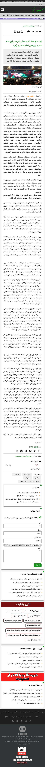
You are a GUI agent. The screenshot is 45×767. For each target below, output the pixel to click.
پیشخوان (39, 26)
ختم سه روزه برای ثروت (32, 620)
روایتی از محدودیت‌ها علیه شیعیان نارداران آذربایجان (21, 693)
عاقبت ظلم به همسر (14, 611)
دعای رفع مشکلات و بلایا (13, 620)
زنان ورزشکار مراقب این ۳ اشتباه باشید (28, 596)
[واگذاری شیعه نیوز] (22, 18)
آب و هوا (12, 712)
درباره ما (42, 712)
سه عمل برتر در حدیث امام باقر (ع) (27, 496)
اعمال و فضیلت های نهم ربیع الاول (29, 657)
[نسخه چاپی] (15, 31)
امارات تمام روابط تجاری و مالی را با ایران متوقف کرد (24, 663)
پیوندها (20, 712)
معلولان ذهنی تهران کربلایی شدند (27, 492)
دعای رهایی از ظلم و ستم (32, 611)
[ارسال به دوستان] (18, 31)
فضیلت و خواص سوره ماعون (31, 660)
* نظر (39, 548)
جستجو (20, 717)
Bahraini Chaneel (33, 625)
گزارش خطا (34, 461)
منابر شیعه (27, 474)
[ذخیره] (22, 31)
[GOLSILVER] (22, 677)
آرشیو (26, 712)
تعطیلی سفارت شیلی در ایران (31, 586)
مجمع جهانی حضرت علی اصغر (29, 481)
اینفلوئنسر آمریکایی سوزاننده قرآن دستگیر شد (26, 582)
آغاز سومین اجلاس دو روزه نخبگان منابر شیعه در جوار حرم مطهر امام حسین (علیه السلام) (21, 500)
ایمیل (39, 530)
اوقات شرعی (3, 712)
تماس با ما (34, 712)
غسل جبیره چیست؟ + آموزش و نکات (26, 700)
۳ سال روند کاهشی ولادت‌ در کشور (27, 696)
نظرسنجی (28, 717)
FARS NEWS (33, 447)
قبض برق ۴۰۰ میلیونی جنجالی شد (29, 667)
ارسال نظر (33, 469)
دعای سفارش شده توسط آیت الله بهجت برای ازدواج (24, 635)
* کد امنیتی (37, 537)
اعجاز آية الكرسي (35, 615)
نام (40, 522)
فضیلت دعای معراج (20, 615)
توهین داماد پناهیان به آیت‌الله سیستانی (25, 690)
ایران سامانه (18, 744)
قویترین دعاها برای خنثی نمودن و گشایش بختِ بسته (23, 630)
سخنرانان (28, 478)
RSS (6, 717)
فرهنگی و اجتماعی (28, 26)
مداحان (37, 478)
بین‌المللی (17, 474)
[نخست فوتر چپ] (22, 755)
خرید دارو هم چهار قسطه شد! (28, 703)
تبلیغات (35, 717)
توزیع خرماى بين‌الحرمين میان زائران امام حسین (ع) (24, 653)
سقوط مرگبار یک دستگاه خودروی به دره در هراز (25, 589)
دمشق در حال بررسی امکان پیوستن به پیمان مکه (25, 579)
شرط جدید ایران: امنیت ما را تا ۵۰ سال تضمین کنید (24, 592)
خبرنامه (13, 717)
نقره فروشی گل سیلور (33, 640)
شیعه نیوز (30, 96)
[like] (22, 465)
